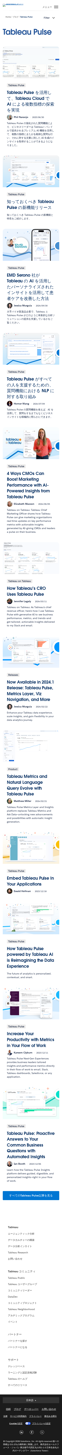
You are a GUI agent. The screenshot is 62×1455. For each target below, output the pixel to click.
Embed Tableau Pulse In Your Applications (30, 881)
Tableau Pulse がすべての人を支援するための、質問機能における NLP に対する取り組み (30, 387)
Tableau (13, 1227)
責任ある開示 (50, 1416)
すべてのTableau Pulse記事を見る (31, 1195)
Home (8, 17)
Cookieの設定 (16, 1423)
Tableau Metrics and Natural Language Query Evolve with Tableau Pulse (27, 785)
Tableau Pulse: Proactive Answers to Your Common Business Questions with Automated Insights (31, 1145)
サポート (13, 1360)
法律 (5, 1416)
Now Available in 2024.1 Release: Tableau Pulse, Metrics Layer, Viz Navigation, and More (30, 690)
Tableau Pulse (26, 17)
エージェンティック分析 (21, 1233)
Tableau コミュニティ (21, 1271)
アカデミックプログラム (21, 1315)
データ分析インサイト (20, 1246)
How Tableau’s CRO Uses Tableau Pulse (26, 591)
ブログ (15, 17)
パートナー (15, 1334)
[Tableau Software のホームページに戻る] (15, 4)
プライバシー (35, 1416)
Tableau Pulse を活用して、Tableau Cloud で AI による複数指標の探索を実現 (30, 101)
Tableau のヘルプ (17, 1378)
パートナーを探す (17, 1340)
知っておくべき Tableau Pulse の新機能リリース (30, 204)
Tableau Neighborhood (21, 1309)
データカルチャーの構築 (21, 1240)
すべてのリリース (17, 1385)
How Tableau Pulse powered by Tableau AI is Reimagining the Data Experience (30, 957)
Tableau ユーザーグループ (22, 1284)
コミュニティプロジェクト (22, 1303)
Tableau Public (16, 1277)
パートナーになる (17, 1347)
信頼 (8, 1409)
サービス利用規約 (18, 1416)
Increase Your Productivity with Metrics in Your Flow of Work (30, 1039)
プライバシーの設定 (41, 1423)
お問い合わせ (15, 1258)
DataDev (13, 1296)
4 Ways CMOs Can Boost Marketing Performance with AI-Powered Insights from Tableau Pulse (28, 485)
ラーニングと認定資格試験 (22, 1372)
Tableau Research (18, 1252)
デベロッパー (31, 1409)
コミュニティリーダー (20, 1290)
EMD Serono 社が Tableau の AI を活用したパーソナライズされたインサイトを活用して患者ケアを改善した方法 (30, 286)
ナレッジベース (16, 1366)
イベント (13, 1321)
